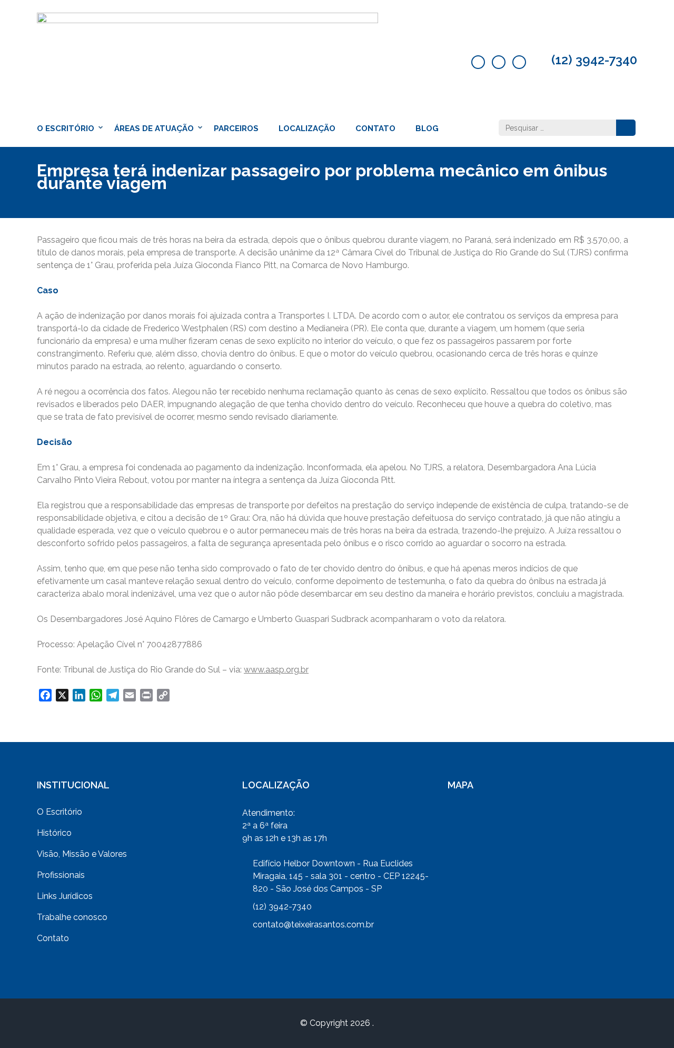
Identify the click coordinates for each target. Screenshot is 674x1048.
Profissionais (61, 875)
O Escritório (65, 128)
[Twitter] (499, 62)
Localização (307, 128)
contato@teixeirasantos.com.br (313, 925)
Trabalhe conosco (72, 917)
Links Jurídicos (65, 896)
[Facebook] (478, 62)
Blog (427, 128)
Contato (375, 128)
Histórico (54, 833)
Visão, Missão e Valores (82, 854)
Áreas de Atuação (154, 128)
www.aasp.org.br (276, 670)
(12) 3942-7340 (594, 60)
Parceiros (236, 128)
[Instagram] (519, 62)
